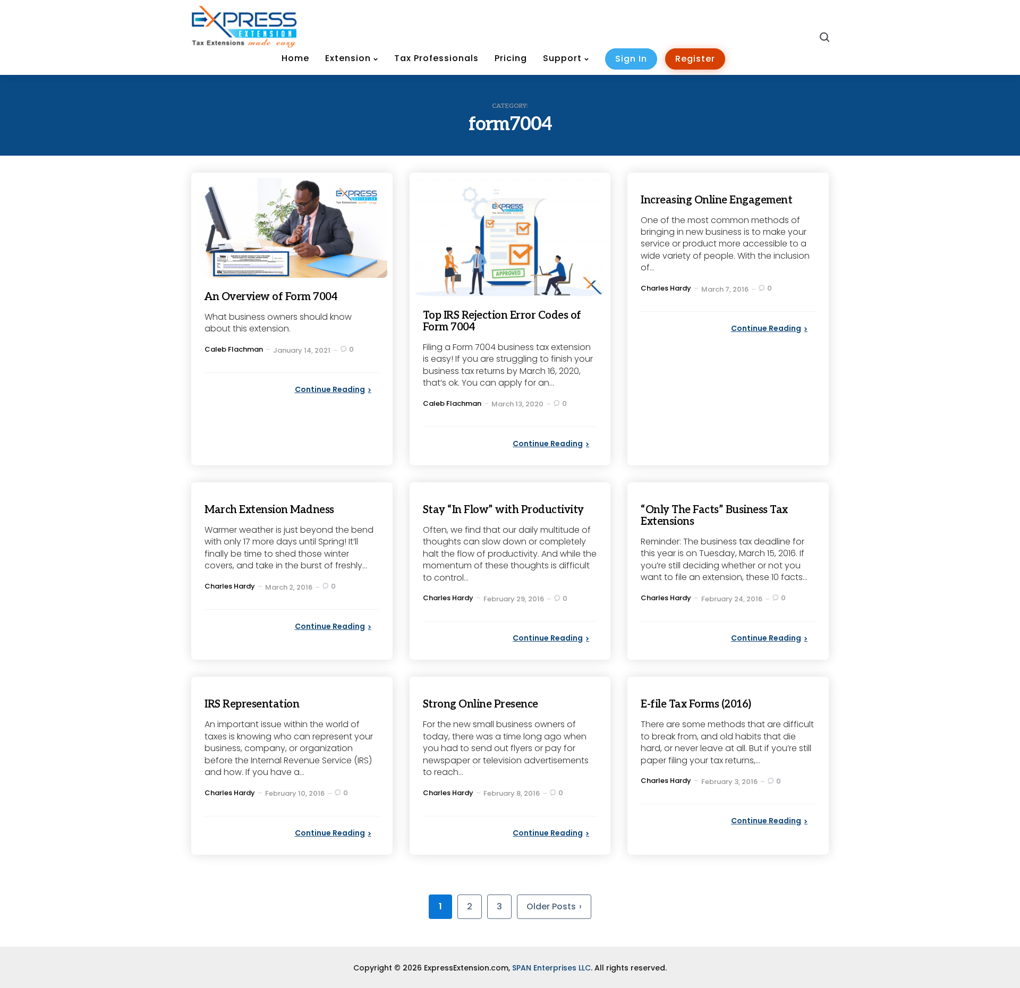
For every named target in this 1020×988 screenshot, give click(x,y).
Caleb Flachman (234, 349)
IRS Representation (252, 704)
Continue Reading (330, 389)
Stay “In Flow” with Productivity (503, 510)
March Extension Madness (269, 510)
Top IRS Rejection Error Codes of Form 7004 (502, 321)
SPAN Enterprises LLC (551, 968)
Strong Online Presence (480, 704)
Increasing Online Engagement (716, 200)
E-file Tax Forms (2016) (696, 704)
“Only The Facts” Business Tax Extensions (714, 516)
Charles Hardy (666, 288)
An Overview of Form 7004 (271, 297)
